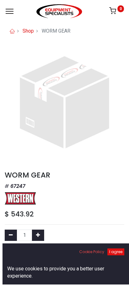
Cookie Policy (91, 251)
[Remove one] (11, 235)
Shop (28, 31)
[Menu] (9, 11)
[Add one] (38, 235)
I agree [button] (115, 251)
